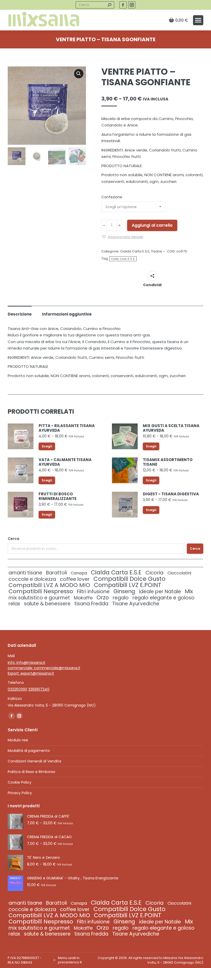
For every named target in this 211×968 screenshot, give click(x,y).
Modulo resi (18, 740)
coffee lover (75, 579)
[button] (78, 73)
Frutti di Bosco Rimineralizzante (57, 496)
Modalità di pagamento (29, 750)
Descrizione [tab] (20, 314)
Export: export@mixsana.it (31, 673)
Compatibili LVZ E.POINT (127, 585)
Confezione (111, 197)
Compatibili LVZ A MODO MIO (49, 585)
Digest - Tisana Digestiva (171, 494)
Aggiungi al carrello (152, 225)
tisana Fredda (91, 603)
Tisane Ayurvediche (135, 603)
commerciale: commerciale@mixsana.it (44, 667)
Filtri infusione (93, 591)
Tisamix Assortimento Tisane (167, 462)
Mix (189, 591)
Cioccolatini (179, 573)
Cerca (13, 538)
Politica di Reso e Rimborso (31, 771)
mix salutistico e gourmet (39, 597)
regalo (121, 597)
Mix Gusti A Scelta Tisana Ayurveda (171, 428)
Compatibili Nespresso (40, 591)
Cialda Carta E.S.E (135, 251)
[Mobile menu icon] (198, 20)
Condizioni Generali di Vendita (34, 761)
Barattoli (56, 572)
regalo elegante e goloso (164, 597)
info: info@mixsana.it (26, 662)
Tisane (156, 251)
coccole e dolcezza (32, 579)
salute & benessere (47, 603)
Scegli (47, 446)
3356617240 (38, 689)
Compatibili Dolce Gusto (129, 579)
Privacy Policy (20, 792)
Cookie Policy (19, 782)
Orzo (102, 597)
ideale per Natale (160, 591)
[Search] (109, 5)
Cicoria (154, 572)
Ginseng (124, 591)
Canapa (79, 573)
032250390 (17, 689)
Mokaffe (83, 597)
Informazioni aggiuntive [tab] (67, 314)
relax (14, 603)
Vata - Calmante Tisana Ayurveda (65, 462)
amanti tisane (25, 572)
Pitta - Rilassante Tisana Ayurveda (67, 428)
